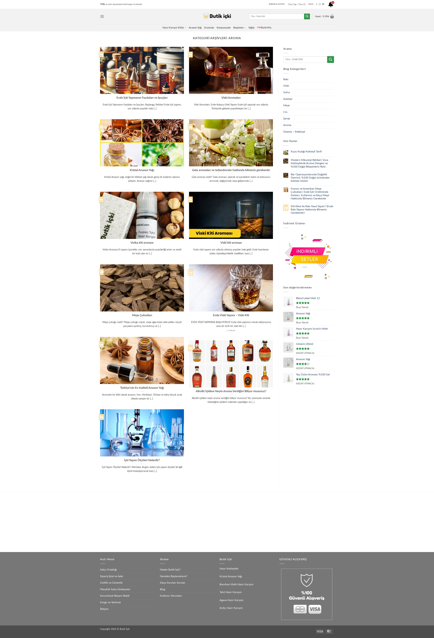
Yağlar (251, 27)
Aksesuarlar (253, 523)
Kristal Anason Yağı (142, 170)
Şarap (286, 118)
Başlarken (238, 27)
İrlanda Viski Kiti (198, 515)
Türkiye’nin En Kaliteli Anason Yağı (142, 388)
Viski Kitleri (139, 507)
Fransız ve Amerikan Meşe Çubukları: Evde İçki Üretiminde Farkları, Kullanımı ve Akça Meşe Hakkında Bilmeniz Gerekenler (310, 193)
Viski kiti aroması (231, 242)
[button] (102, 16)
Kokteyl (287, 99)
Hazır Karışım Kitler (173, 27)
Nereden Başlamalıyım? (173, 576)
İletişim (104, 609)
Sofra (286, 92)
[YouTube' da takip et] (323, 4)
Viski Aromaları (231, 97)
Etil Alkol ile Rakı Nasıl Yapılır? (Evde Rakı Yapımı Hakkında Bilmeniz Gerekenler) (312, 209)
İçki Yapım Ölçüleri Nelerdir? (142, 460)
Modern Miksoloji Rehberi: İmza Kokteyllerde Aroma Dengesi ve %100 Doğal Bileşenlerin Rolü (309, 163)
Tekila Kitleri (196, 499)
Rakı (285, 79)
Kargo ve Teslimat (110, 602)
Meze (286, 105)
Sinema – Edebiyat (294, 131)
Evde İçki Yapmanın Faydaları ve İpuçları (141, 97)
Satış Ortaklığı (108, 569)
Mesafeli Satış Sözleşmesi (115, 589)
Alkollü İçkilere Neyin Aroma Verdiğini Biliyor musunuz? (231, 391)
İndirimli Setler (254, 515)
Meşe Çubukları (142, 315)
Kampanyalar (224, 27)
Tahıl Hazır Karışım (231, 592)
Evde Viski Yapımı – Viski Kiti (231, 315)
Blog (162, 589)
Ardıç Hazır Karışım (231, 608)
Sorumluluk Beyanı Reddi (115, 595)
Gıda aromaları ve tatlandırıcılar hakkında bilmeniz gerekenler (231, 170)
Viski (286, 85)
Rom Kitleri (196, 507)
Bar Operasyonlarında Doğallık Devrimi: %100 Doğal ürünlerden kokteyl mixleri (310, 177)
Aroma (287, 125)
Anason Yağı (195, 27)
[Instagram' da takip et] (320, 4)
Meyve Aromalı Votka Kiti (146, 531)
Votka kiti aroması (142, 242)
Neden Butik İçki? (170, 569)
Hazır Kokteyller (229, 568)
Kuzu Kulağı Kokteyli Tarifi (306, 151)
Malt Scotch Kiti (198, 531)
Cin (285, 112)
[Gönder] (307, 16)
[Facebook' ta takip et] (316, 4)
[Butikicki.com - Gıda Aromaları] (217, 16)
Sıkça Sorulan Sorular (172, 582)
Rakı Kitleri (138, 515)
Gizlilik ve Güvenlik (111, 582)
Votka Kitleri (139, 523)
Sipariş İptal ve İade (111, 576)
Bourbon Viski (197, 523)
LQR (249, 531)
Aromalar (209, 27)
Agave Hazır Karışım (231, 600)
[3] (331, 6)
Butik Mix (264, 27)
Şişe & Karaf (253, 539)
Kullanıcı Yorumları (171, 595)
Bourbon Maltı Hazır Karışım (236, 584)
